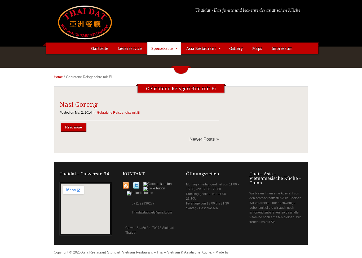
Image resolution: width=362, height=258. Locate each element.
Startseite (99, 48)
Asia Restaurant (201, 48)
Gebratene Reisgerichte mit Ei (118, 112)
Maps (257, 48)
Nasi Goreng (79, 104)
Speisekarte (162, 48)
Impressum (282, 48)
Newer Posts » (204, 139)
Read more (73, 127)
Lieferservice (130, 48)
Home (58, 77)
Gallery (236, 48)
